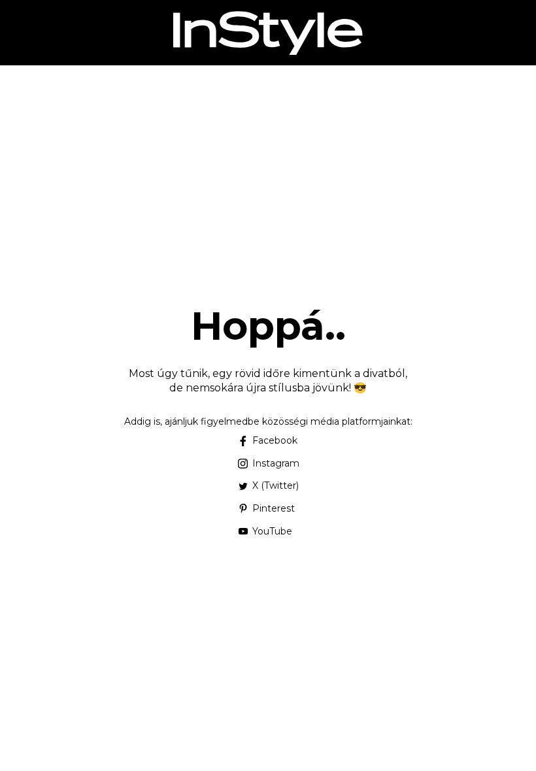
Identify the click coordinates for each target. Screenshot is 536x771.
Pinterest (273, 508)
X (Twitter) (275, 485)
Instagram (275, 463)
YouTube (272, 531)
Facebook (274, 440)
